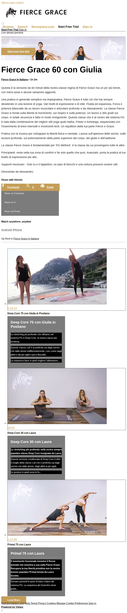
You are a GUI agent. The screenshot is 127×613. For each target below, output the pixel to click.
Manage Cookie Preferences (73, 603)
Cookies (52, 603)
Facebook (13, 187)
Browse (8, 26)
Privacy (42, 603)
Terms (34, 603)
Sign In (23, 29)
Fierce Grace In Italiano (15, 79)
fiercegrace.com (42, 26)
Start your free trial (18, 51)
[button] (3, 23)
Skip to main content (12, 2)
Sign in (87, 26)
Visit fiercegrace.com (12, 603)
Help (28, 603)
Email (50, 187)
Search (23, 26)
